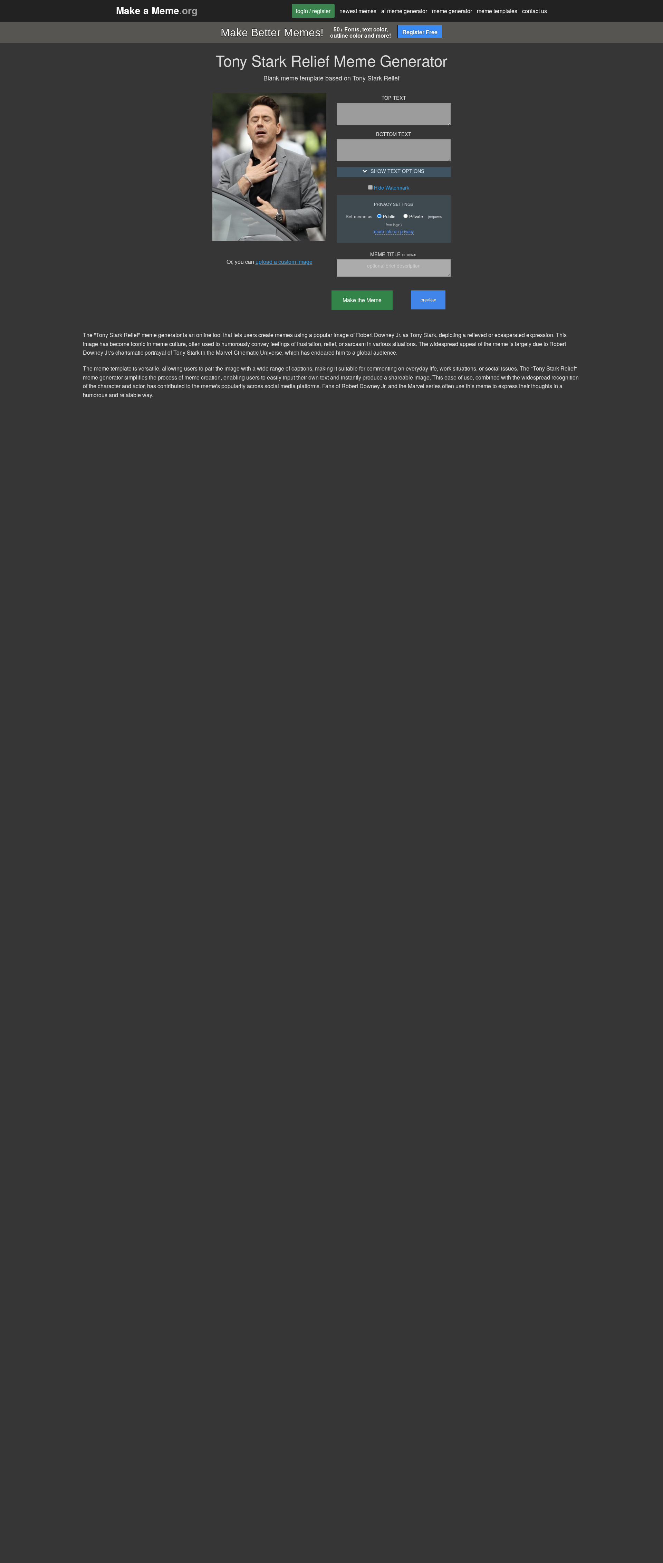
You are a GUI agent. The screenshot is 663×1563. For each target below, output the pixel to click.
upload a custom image (284, 262)
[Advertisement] (140, 188)
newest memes (357, 11)
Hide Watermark (391, 187)
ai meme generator (404, 11)
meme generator (452, 11)
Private (415, 216)
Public (388, 216)
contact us (534, 11)
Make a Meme (157, 10)
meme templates (497, 11)
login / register (313, 11)
